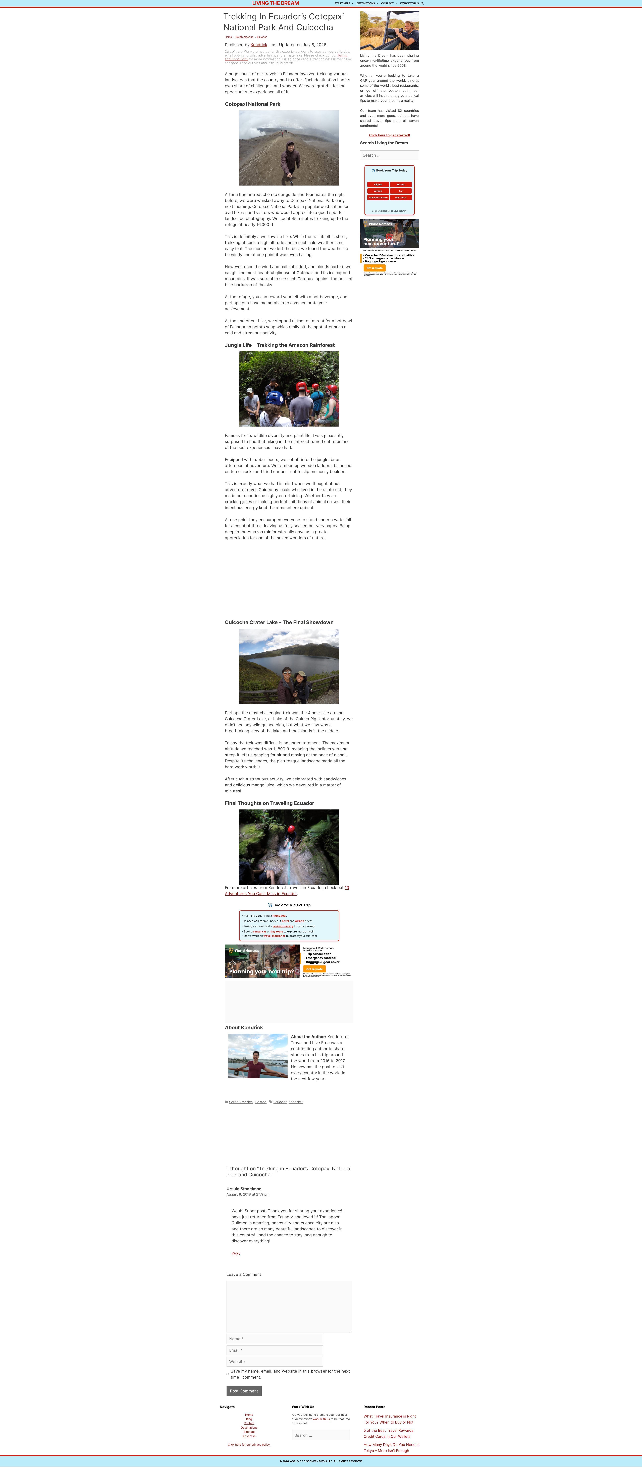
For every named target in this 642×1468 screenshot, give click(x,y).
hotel (285, 921)
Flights (378, 184)
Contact (387, 3)
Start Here (342, 3)
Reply (236, 1253)
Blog (249, 1419)
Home (228, 36)
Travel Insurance (378, 197)
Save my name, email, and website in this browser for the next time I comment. (290, 1374)
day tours (277, 931)
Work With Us (409, 3)
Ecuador (262, 36)
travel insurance (274, 936)
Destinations (365, 3)
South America (244, 36)
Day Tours (401, 197)
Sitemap (249, 1431)
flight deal (279, 915)
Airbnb (299, 921)
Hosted (260, 1102)
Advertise (249, 1436)
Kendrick (259, 44)
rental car (259, 931)
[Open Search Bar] (422, 3)
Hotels (401, 184)
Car (401, 191)
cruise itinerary (283, 926)
